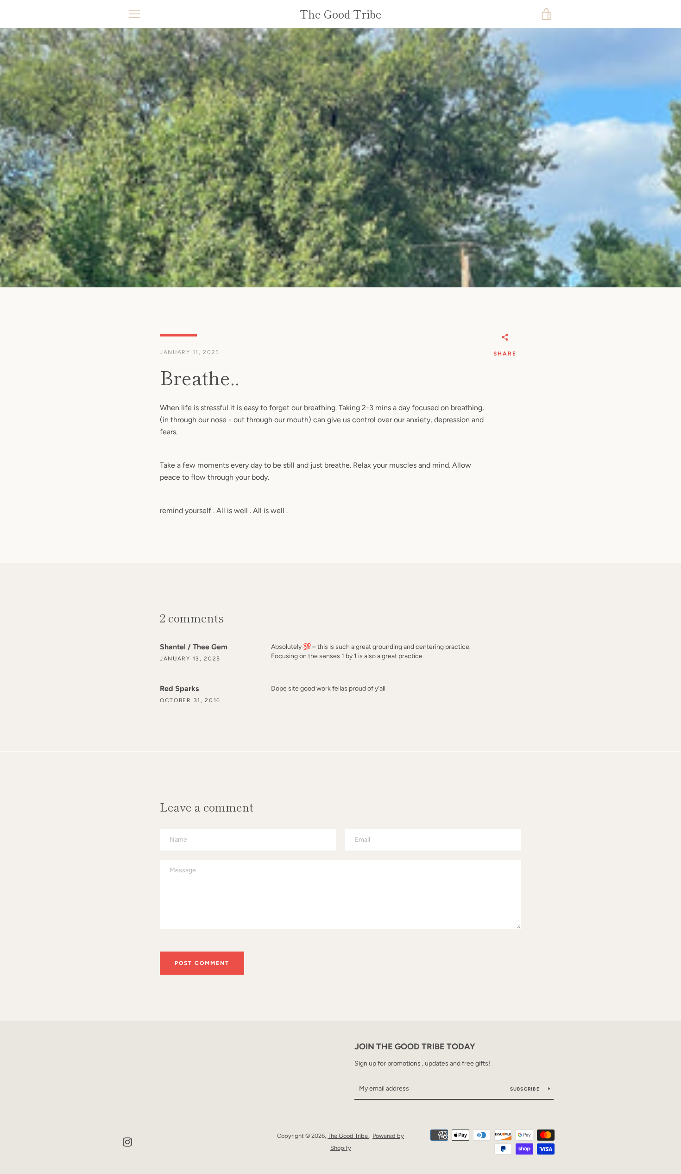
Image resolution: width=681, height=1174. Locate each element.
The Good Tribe (341, 14)
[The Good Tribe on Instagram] (127, 1141)
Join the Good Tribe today (414, 1046)
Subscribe (526, 1089)
